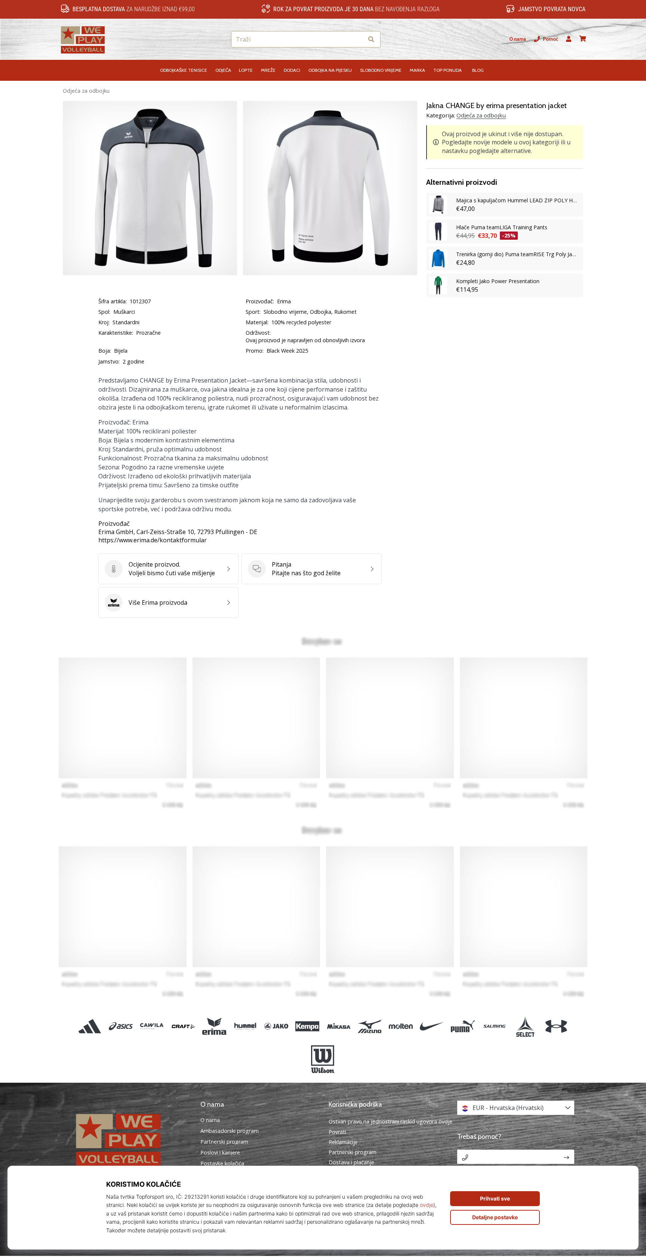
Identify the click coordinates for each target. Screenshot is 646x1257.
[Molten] (400, 1026)
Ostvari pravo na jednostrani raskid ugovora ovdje (390, 1121)
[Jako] (276, 1026)
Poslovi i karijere (220, 1152)
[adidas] (89, 1026)
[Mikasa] (338, 1026)
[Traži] (371, 39)
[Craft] (183, 1026)
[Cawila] (151, 1026)
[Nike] (431, 1026)
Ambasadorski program (229, 1131)
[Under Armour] (556, 1026)
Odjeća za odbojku (86, 90)
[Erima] (214, 1026)
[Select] (525, 1026)
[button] (357, 39)
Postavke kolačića (222, 1163)
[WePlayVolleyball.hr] (130, 1139)
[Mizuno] (369, 1026)
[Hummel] (245, 1026)
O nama (517, 39)
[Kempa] (307, 1026)
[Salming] (494, 1026)
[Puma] (463, 1026)
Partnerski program (224, 1141)
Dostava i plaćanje (351, 1162)
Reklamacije (343, 1142)
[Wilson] (322, 1059)
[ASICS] (120, 1026)
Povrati (337, 1131)
